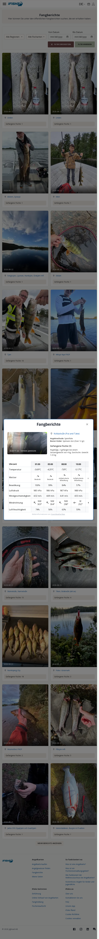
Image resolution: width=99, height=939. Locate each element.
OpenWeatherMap (58, 514)
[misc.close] (87, 424)
